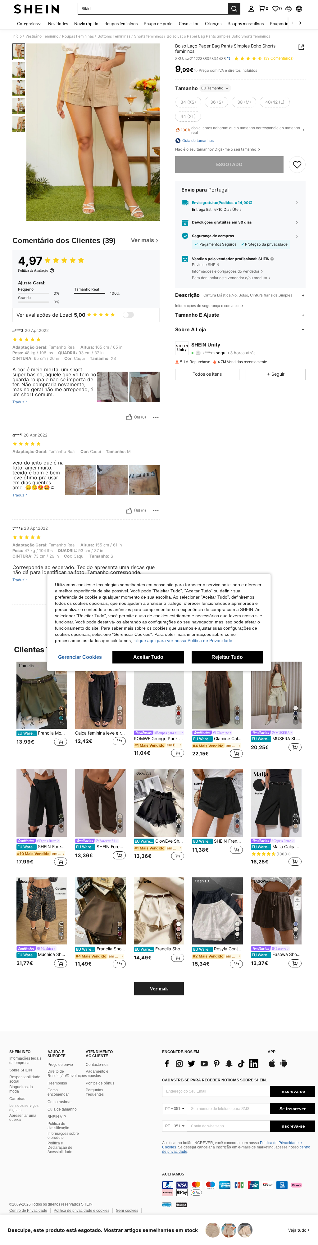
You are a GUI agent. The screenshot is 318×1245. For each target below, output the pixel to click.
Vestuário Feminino (41, 36)
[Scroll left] (292, 23)
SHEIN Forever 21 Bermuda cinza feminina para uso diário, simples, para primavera (42, 846)
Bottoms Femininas (114, 36)
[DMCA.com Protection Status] (181, 1204)
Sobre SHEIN (20, 1070)
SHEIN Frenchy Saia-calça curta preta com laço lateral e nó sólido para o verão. (218, 841)
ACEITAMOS (173, 1174)
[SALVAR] (297, 164)
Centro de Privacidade (28, 1210)
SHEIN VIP (57, 1117)
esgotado (229, 164)
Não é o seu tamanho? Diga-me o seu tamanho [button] (216, 149)
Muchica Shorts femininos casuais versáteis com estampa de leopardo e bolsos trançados (42, 954)
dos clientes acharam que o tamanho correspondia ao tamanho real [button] (240, 130)
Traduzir (19, 402)
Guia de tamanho (62, 1109)
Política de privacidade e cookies (81, 1210)
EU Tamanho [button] (212, 88)
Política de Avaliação (33, 270)
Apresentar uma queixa (22, 1117)
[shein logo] (36, 8)
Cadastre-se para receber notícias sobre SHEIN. (214, 1080)
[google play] (283, 1066)
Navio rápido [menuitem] (86, 23)
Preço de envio (60, 1064)
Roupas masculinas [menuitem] (246, 23)
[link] (263, 8)
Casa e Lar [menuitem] (189, 23)
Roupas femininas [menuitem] (121, 23)
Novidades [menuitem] (58, 23)
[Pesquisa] (234, 9)
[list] (211, 1063)
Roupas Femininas (78, 36)
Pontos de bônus (100, 1083)
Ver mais (159, 988)
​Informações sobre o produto (63, 1135)
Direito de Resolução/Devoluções (67, 1073)
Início (17, 36)
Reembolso (57, 1083)
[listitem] (42, 710)
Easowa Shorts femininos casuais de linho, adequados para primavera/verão (277, 954)
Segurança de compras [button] (213, 236)
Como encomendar (58, 1092)
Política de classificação (58, 1125)
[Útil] (129, 417)
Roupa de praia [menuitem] (158, 23)
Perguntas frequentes (95, 1092)
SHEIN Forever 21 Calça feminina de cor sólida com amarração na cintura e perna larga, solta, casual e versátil (101, 846)
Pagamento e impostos (97, 1073)
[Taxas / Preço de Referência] (196, 70)
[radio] (188, 102)
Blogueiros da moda (21, 1089)
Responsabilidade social (24, 1079)
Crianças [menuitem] (213, 23)
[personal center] (251, 8)
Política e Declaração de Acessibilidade (60, 1147)
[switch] (128, 315)
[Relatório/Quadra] (156, 417)
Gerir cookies (127, 1210)
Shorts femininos (148, 36)
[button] (288, 8)
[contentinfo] (238, 1188)
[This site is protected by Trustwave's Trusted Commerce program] (166, 1204)
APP (271, 1052)
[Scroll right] (300, 23)
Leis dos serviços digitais (24, 1107)
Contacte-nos (97, 1064)
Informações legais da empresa (25, 1060)
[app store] (272, 1066)
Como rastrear (60, 1102)
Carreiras (17, 1099)
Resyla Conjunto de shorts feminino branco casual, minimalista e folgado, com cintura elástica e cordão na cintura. (218, 948)
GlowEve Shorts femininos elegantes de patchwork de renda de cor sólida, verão (159, 841)
